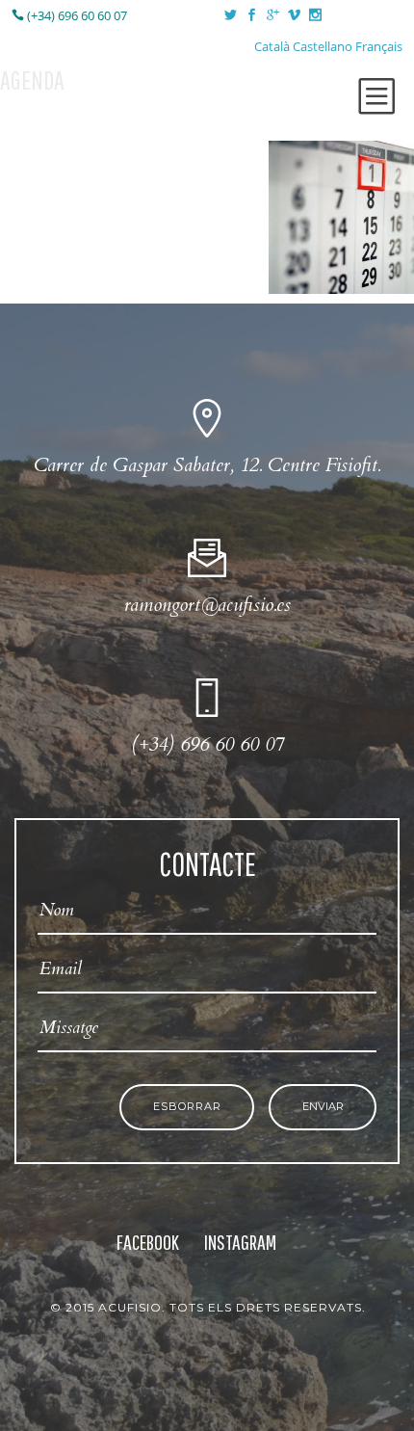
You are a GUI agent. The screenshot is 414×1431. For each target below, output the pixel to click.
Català (272, 46)
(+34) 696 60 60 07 (75, 15)
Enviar (323, 1106)
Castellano (322, 46)
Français (378, 46)
